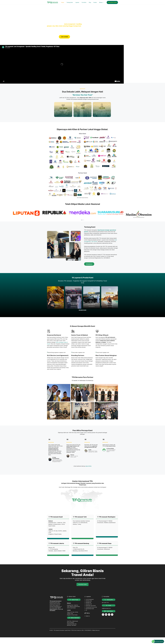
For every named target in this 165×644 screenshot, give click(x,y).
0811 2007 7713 (105, 602)
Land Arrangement (90, 599)
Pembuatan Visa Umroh (91, 605)
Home (62, 2)
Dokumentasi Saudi (90, 608)
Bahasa (100, 2)
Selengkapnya (89, 264)
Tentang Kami (70, 2)
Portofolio (84, 2)
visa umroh (94, 241)
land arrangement (69, 24)
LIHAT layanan (64, 36)
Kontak (95, 2)
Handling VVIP (89, 604)
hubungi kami (52, 36)
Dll (86, 610)
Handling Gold (89, 600)
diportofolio (88, 466)
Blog (90, 2)
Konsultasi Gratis (112, 2)
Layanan (77, 2)
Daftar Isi (88, 616)
